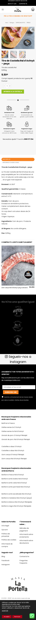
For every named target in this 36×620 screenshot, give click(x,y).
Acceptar (7, 616)
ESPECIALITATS (20, 22)
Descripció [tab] (6, 159)
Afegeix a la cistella (13, 91)
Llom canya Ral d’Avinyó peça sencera (15, 288)
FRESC (29, 22)
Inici (6, 22)
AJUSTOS (5, 611)
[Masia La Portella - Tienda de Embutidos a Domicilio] (18, 9)
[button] (3, 9)
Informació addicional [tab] (10, 162)
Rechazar (17, 616)
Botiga (12, 22)
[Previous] (4, 38)
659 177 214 (28, 139)
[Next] (31, 38)
